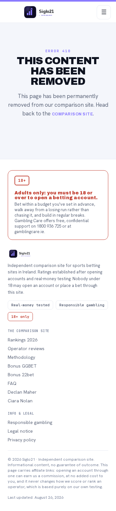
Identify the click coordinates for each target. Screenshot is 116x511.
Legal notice (20, 431)
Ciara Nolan (20, 401)
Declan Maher (22, 392)
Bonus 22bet (21, 375)
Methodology (21, 357)
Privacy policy (22, 440)
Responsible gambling (30, 422)
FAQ (12, 383)
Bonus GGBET (22, 366)
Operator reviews (26, 348)
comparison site (72, 114)
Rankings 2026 (22, 340)
